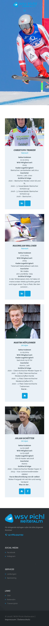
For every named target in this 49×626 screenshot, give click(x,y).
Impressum (10, 619)
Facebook (11, 552)
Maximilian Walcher (24, 245)
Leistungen (11, 574)
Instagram (11, 556)
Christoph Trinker (25, 150)
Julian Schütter (24, 438)
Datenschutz (24, 619)
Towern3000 (12, 603)
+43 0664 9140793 (15, 535)
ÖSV (9, 596)
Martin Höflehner (24, 342)
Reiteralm (11, 599)
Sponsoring (11, 578)
